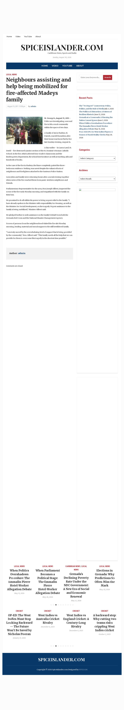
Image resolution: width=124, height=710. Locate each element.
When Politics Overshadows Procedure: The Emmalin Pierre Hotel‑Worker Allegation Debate (95, 126)
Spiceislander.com (62, 47)
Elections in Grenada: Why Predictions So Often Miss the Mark (76, 578)
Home (9, 36)
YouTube (28, 36)
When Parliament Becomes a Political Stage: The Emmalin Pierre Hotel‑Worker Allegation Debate (19, 582)
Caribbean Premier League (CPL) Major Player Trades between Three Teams (105, 623)
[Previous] (11, 578)
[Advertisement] (62, 17)
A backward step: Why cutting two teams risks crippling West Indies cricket (76, 623)
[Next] (113, 578)
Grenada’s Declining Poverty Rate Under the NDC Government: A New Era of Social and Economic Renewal (48, 585)
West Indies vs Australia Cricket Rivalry (19, 619)
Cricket (19, 611)
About (38, 36)
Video (18, 36)
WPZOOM (83, 669)
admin (33, 106)
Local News (11, 74)
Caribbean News (44, 566)
